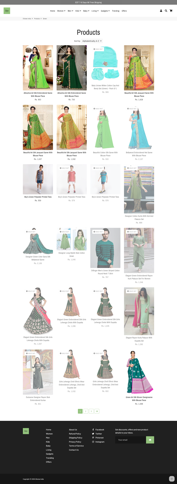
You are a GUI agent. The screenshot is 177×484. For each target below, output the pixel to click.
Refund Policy (75, 433)
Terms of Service (76, 445)
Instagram (99, 441)
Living (94, 10)
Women (60, 10)
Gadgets (104, 10)
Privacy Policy (75, 441)
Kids (77, 10)
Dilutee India (27, 19)
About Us (73, 429)
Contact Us (74, 450)
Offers (124, 10)
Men (70, 10)
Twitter (98, 433)
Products (37, 19)
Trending (115, 10)
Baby (85, 10)
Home (52, 10)
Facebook (99, 429)
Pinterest (99, 437)
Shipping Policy (75, 437)
